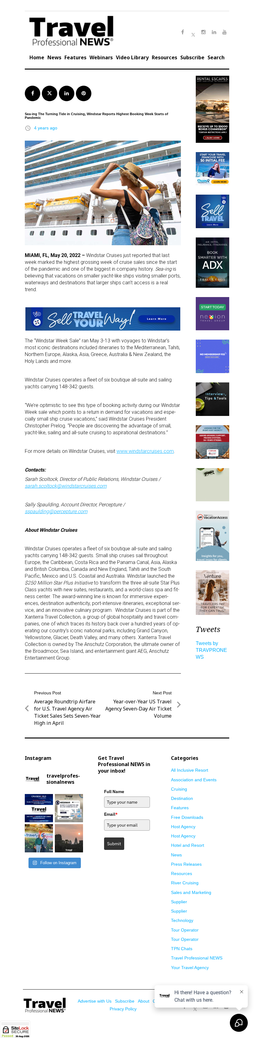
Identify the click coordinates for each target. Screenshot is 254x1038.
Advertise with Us (95, 1001)
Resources (164, 57)
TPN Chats (181, 948)
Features (75, 57)
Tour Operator (185, 929)
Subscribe (192, 57)
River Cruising (185, 882)
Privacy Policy (123, 1008)
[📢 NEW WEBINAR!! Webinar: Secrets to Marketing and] (69, 808)
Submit (114, 843)
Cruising (179, 789)
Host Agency (183, 826)
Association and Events (194, 779)
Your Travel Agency (190, 967)
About (143, 1001)
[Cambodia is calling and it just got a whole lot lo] (69, 838)
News (54, 57)
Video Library (132, 57)
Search (216, 57)
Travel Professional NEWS (196, 957)
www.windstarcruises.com (145, 451)
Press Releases (186, 864)
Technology (182, 920)
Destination (182, 798)
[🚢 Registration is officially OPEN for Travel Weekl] (39, 808)
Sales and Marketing (191, 892)
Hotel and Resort (187, 845)
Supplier (179, 901)
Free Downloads (187, 817)
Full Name (114, 791)
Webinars (101, 57)
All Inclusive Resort (189, 770)
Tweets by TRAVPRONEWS (211, 650)
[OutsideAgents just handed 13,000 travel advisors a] (39, 838)
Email (111, 814)
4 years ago (45, 127)
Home (36, 57)
